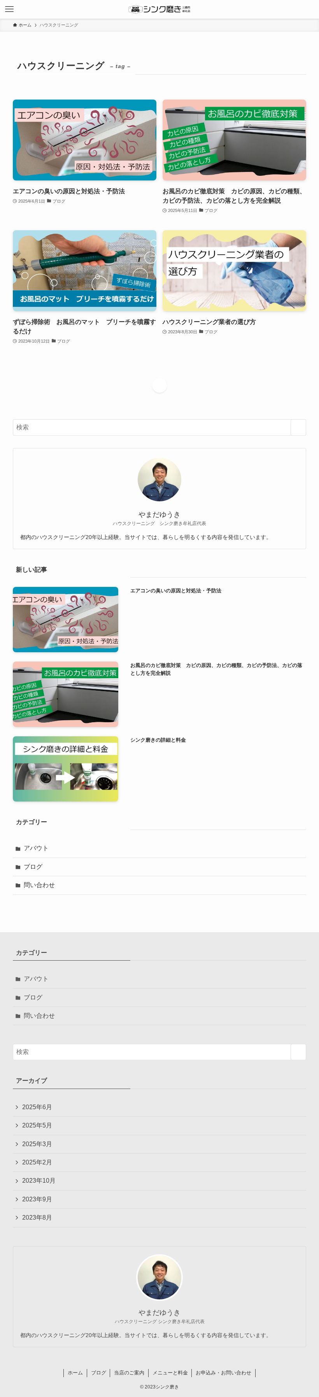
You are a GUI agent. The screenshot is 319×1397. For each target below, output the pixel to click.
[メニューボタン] (9, 9)
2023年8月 (37, 1217)
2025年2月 (37, 1162)
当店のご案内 (129, 1373)
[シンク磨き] (159, 9)
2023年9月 (37, 1199)
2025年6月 (37, 1107)
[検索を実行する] (298, 427)
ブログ (33, 866)
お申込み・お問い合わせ (223, 1373)
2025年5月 (37, 1125)
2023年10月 (39, 1180)
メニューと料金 (170, 1373)
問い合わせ (39, 885)
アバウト (36, 848)
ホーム (75, 1373)
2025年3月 (37, 1144)
